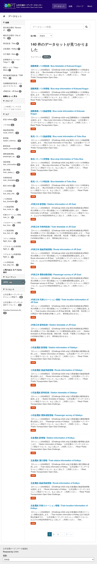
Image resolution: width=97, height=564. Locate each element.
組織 (70, 6)
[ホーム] (4, 16)
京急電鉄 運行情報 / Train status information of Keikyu (56, 460)
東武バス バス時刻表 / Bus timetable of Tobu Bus (53, 181)
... (62, 534)
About (89, 6)
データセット (59, 6)
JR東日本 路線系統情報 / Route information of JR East (56, 249)
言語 (5, 555)
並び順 (33, 35)
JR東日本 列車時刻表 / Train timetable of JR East (53, 226)
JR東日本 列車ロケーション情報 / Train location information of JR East (59, 301)
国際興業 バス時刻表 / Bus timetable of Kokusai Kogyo (56, 65)
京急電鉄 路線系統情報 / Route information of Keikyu (55, 483)
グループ (79, 6)
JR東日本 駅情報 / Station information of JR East (53, 204)
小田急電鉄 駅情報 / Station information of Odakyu (54, 347)
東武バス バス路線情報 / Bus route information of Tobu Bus (58, 136)
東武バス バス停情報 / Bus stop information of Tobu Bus (57, 158)
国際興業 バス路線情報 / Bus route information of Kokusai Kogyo (57, 112)
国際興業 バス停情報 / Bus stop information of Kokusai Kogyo (60, 88)
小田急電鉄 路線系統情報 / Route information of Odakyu (56, 370)
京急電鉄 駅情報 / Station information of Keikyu (53, 437)
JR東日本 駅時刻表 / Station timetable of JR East (53, 324)
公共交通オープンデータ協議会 (15, 548)
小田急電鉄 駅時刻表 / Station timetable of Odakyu (54, 392)
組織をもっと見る (10, 96)
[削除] (49, 57)
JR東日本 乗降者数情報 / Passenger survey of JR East (56, 274)
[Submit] (86, 27)
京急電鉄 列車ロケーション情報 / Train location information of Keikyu (59, 507)
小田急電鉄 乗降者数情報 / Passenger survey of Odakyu (57, 415)
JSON (33, 81)
